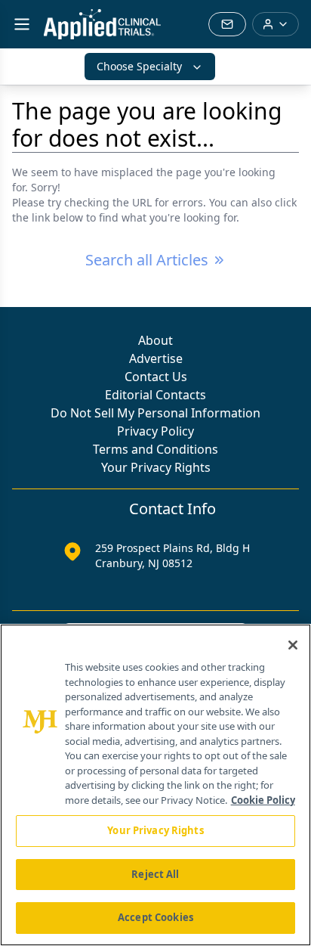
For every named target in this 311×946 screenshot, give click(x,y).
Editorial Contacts (155, 394)
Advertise (156, 358)
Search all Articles (146, 260)
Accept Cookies (155, 917)
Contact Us (156, 376)
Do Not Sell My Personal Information (155, 413)
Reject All (155, 874)
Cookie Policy (263, 800)
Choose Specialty (139, 66)
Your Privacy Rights (156, 467)
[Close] (292, 645)
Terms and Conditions (155, 449)
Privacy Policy (155, 431)
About (155, 340)
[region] (155, 785)
